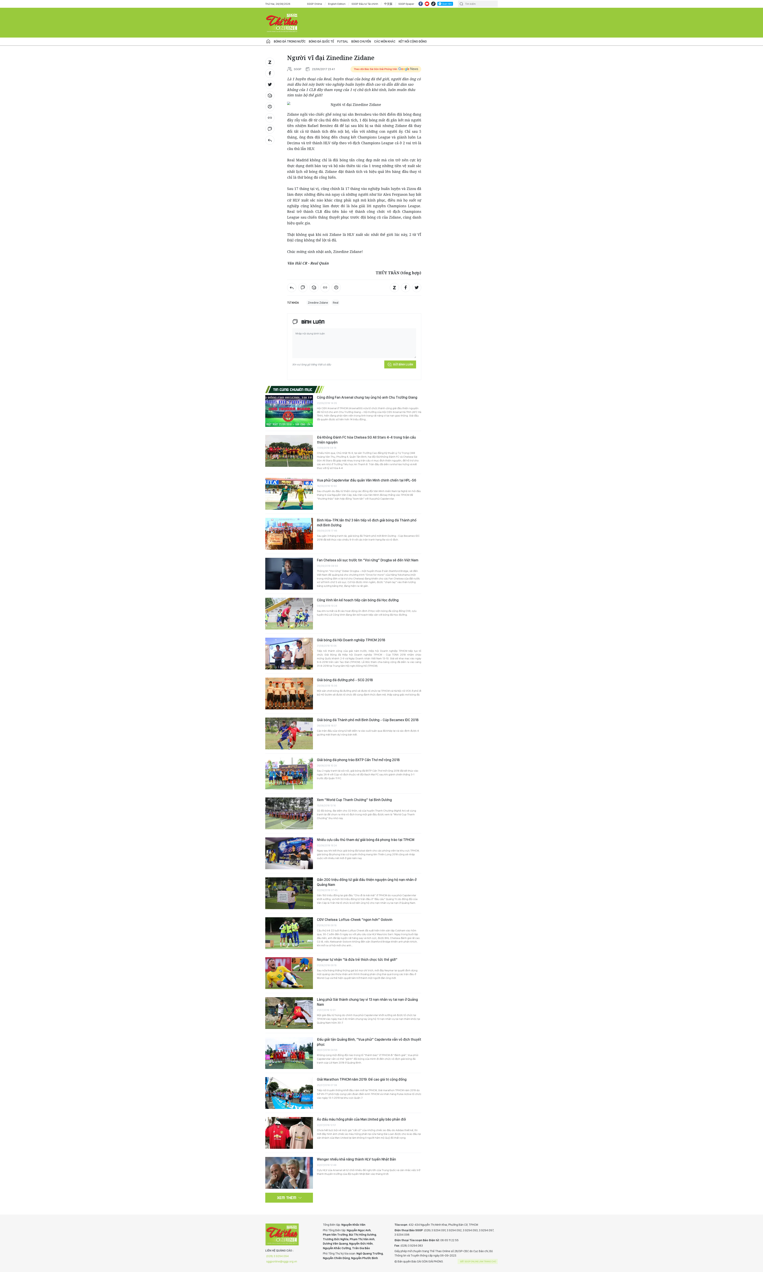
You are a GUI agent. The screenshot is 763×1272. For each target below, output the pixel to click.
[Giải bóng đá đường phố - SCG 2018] (289, 693)
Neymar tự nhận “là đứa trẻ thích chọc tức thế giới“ (357, 959)
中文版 (388, 3)
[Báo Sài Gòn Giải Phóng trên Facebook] (420, 3)
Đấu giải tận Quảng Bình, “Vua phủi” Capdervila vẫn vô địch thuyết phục (369, 1041)
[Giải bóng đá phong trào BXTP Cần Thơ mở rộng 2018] (289, 773)
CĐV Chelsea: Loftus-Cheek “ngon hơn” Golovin (354, 919)
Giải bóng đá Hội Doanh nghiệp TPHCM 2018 (351, 640)
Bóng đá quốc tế (321, 41)
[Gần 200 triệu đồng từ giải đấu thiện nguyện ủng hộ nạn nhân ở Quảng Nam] (289, 893)
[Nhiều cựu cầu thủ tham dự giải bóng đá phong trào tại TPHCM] (289, 853)
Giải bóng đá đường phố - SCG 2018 (345, 680)
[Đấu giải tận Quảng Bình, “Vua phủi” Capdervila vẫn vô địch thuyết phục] (289, 1053)
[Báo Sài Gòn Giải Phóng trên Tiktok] (433, 3)
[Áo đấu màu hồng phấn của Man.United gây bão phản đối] (289, 1133)
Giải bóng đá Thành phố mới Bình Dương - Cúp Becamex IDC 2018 (368, 720)
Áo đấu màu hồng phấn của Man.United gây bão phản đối (361, 1119)
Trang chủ (268, 42)
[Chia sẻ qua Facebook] (269, 73)
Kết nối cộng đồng (413, 41)
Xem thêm (286, 1197)
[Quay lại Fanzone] (269, 140)
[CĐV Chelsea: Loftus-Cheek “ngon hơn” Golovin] (289, 933)
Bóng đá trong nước (290, 41)
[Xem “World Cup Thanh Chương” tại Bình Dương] (289, 813)
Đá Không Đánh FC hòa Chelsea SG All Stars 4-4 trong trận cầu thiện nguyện (366, 439)
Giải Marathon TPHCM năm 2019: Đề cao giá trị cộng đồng (362, 1079)
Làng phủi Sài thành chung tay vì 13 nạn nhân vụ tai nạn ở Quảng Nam (367, 1001)
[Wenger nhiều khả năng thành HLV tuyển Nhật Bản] (289, 1173)
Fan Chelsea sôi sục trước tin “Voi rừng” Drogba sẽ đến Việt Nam (367, 560)
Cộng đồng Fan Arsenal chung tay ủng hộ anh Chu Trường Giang (367, 397)
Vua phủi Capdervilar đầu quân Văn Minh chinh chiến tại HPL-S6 (366, 480)
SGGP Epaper (406, 3)
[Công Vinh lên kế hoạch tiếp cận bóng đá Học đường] (289, 614)
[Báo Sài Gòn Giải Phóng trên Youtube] (427, 3)
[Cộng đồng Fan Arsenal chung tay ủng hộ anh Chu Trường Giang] (289, 411)
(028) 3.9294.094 (277, 1256)
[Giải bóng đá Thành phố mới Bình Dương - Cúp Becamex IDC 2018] (289, 733)
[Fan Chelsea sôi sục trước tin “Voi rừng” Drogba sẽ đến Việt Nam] (289, 574)
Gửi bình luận (403, 364)
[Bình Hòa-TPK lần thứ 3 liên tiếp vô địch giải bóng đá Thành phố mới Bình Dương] (289, 534)
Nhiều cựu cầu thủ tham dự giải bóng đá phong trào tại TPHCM (365, 840)
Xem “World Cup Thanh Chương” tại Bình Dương (354, 800)
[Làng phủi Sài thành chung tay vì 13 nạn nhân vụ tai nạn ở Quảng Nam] (289, 1013)
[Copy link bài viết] (269, 117)
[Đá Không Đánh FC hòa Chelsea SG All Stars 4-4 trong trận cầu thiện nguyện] (289, 451)
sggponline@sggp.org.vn (281, 1261)
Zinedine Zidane (318, 302)
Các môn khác (384, 41)
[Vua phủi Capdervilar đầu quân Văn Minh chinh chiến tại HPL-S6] (289, 494)
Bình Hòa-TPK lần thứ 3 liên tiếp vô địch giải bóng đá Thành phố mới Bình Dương (366, 522)
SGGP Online (314, 3)
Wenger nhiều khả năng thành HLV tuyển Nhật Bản (356, 1159)
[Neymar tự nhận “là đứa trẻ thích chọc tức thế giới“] (289, 973)
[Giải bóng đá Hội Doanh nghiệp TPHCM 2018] (289, 653)
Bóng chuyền (361, 41)
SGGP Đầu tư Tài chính (364, 3)
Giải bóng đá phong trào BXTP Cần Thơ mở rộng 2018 (358, 760)
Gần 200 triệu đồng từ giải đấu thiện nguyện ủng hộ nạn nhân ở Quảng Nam (366, 882)
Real (335, 302)
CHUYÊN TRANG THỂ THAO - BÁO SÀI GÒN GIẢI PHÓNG (282, 23)
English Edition (337, 3)
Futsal (342, 41)
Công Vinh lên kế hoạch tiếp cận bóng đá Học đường (358, 600)
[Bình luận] (269, 129)
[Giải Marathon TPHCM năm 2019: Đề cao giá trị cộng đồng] (289, 1093)
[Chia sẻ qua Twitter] (269, 84)
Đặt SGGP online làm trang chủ (478, 1261)
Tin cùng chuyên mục (292, 389)
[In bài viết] (269, 106)
